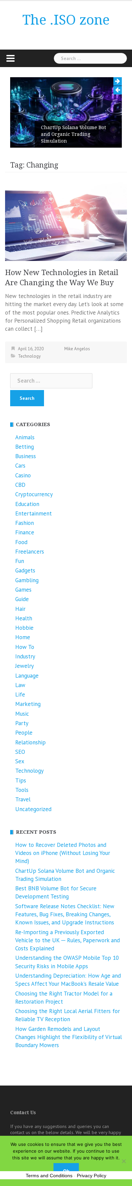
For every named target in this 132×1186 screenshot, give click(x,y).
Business (25, 456)
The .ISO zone (66, 20)
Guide (22, 599)
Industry (25, 656)
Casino (23, 475)
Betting (24, 446)
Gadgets (25, 570)
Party (21, 723)
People (23, 732)
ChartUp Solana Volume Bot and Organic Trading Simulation (73, 134)
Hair (20, 609)
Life (20, 694)
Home (22, 637)
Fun (19, 561)
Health (23, 618)
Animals (25, 437)
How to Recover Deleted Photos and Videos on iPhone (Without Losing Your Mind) (62, 853)
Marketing (28, 704)
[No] (123, 1161)
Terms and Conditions (49, 1175)
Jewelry (24, 666)
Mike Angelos (77, 349)
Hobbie (24, 627)
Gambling (27, 580)
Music (22, 713)
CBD (20, 484)
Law (20, 685)
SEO (20, 751)
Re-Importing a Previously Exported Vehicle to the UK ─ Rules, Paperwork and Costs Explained (67, 940)
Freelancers (29, 551)
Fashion (24, 523)
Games (23, 589)
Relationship (30, 742)
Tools (21, 790)
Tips (20, 780)
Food (21, 542)
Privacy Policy (91, 1175)
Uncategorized (33, 809)
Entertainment (33, 513)
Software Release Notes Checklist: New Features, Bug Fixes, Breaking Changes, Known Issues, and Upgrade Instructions (64, 914)
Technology (29, 356)
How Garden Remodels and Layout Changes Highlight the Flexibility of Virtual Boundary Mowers (68, 1037)
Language (27, 675)
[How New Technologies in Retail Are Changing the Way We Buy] (66, 221)
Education (27, 504)
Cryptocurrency (34, 494)
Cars (20, 465)
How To (24, 647)
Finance (24, 532)
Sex (19, 761)
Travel (22, 799)
